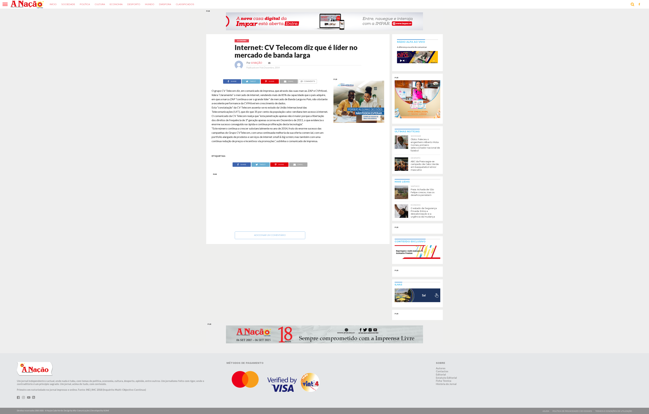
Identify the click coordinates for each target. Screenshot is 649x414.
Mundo (149, 4)
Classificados (185, 4)
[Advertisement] (270, 201)
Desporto (133, 4)
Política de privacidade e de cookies (572, 411)
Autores (440, 368)
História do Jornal (446, 384)
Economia (116, 4)
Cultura (100, 4)
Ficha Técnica (443, 380)
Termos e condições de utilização (613, 411)
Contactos (442, 371)
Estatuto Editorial (446, 377)
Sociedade (68, 4)
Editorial (441, 374)
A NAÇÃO (256, 62)
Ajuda (546, 411)
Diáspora (165, 4)
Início (53, 4)
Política (85, 4)
